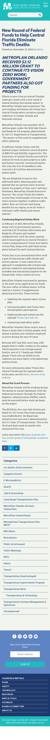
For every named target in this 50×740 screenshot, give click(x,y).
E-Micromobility (12, 480)
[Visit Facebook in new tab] (14, 636)
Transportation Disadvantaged (20, 576)
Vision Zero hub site (27, 317)
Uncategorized (11, 611)
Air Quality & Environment (18, 467)
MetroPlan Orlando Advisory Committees (19, 507)
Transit (7, 569)
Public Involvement (14, 544)
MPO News (9, 531)
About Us (7, 710)
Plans (5, 682)
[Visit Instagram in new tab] (20, 636)
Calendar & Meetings (13, 678)
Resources (7, 694)
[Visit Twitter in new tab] (25, 636)
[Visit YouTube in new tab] (36, 636)
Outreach (7, 702)
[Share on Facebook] (5, 448)
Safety (39, 49)
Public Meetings (12, 550)
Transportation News (15, 589)
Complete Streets (13, 473)
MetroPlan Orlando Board (17, 515)
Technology (8, 690)
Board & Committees (13, 706)
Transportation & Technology (21, 595)
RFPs (6, 557)
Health (7, 486)
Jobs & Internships (13, 493)
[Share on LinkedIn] (17, 448)
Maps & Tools (9, 698)
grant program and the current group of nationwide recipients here (25, 437)
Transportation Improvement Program (24, 582)
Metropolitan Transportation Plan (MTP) (22, 523)
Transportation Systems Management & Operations (25, 603)
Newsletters (10, 537)
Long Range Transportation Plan (21, 499)
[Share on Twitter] (11, 448)
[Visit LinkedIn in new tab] (30, 636)
